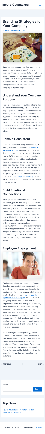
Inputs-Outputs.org (15, 4)
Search (5, 385)
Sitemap (39, 427)
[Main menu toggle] (40, 4)
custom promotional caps (24, 176)
